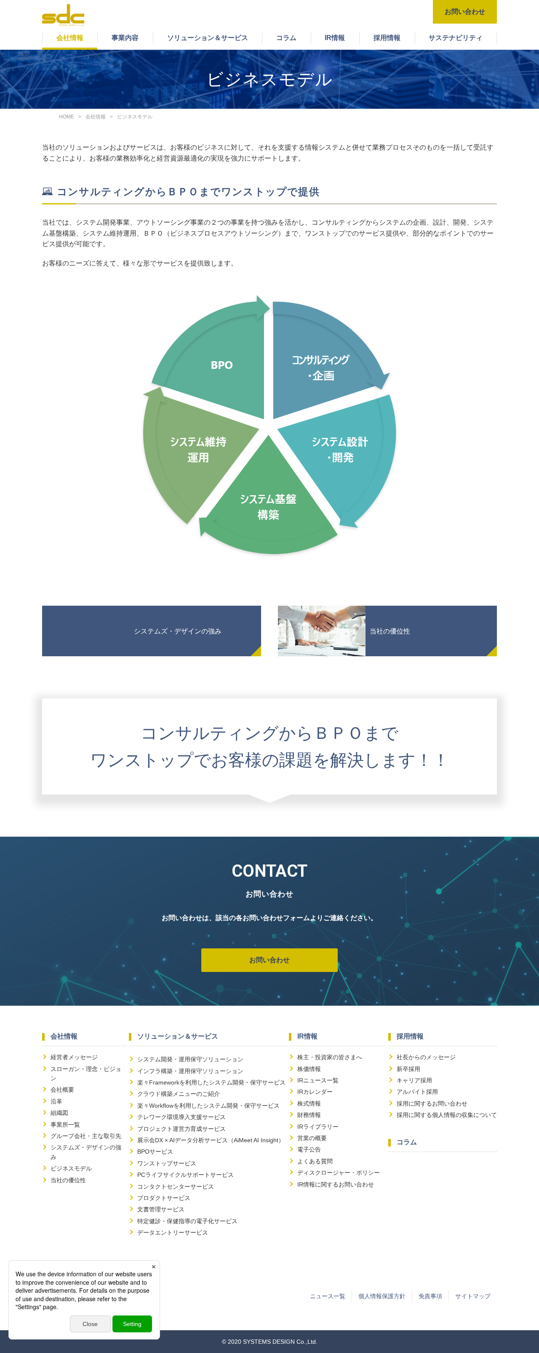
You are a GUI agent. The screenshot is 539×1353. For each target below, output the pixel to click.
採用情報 (387, 37)
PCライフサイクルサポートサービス (185, 1174)
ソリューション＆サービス (207, 37)
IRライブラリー (318, 1126)
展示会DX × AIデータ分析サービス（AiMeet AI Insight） (210, 1140)
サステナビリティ (456, 37)
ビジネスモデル (71, 1168)
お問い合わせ (464, 11)
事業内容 (125, 37)
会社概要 (62, 1089)
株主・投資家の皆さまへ (329, 1057)
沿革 (56, 1101)
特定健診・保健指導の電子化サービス (187, 1221)
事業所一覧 (65, 1124)
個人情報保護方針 (382, 1296)
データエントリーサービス (172, 1232)
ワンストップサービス (166, 1163)
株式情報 (309, 1103)
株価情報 (309, 1069)
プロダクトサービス (163, 1198)
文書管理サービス (160, 1209)
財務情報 (309, 1114)
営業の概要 (312, 1138)
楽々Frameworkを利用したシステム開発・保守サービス (211, 1082)
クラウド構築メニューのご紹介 (178, 1093)
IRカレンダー (315, 1091)
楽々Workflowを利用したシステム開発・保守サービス (208, 1105)
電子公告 (309, 1149)
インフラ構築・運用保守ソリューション (190, 1071)
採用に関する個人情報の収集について (447, 1114)
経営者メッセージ (74, 1057)
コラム (286, 37)
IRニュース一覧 (318, 1080)
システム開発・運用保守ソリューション (190, 1059)
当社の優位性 (390, 631)
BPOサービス (155, 1151)
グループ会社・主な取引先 (86, 1136)
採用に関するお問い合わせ (432, 1103)
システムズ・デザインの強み (177, 631)
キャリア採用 (414, 1080)
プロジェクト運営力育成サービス (181, 1128)
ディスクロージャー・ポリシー (338, 1172)
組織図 (59, 1112)
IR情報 (335, 37)
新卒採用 (408, 1069)
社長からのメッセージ (426, 1057)
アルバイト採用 (417, 1091)
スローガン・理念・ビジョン (86, 1074)
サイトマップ (473, 1296)
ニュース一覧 (327, 1296)
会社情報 (69, 37)
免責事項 (430, 1296)
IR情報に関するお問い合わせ (335, 1184)
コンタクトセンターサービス (175, 1186)
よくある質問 (315, 1161)
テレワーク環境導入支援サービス (181, 1117)
